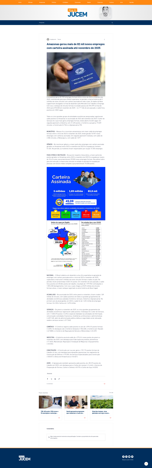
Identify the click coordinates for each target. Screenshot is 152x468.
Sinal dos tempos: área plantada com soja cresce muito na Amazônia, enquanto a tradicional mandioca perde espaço (100, 412)
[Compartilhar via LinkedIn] (55, 379)
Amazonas (49, 373)
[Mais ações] (104, 39)
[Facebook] (123, 456)
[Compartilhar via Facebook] (47, 379)
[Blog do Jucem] (24, 458)
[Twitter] (132, 456)
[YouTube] (129, 456)
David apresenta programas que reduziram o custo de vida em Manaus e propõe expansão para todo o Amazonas (75, 412)
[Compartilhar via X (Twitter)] (51, 379)
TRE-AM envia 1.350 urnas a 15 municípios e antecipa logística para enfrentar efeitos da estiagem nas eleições (49, 412)
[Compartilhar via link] (59, 379)
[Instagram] (126, 456)
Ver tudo (111, 392)
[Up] (146, 464)
